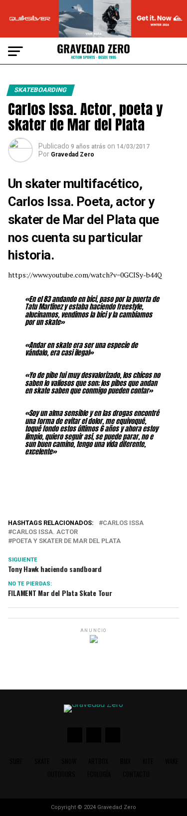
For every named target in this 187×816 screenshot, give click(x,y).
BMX (125, 761)
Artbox (98, 761)
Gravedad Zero (72, 154)
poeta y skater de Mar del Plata (66, 541)
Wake (171, 761)
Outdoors (61, 774)
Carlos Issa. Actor (45, 532)
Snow (68, 761)
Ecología (99, 774)
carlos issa (123, 523)
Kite (148, 761)
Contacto (136, 774)
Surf (15, 761)
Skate (41, 761)
